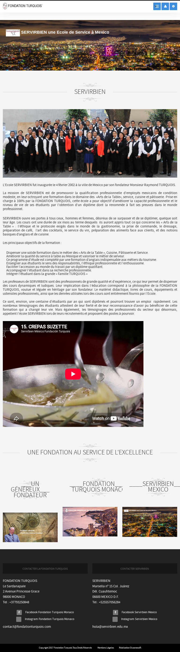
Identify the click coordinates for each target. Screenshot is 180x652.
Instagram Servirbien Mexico (139, 619)
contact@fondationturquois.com (27, 627)
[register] (173, 6)
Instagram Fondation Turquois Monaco (49, 619)
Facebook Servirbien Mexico (139, 612)
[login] (165, 6)
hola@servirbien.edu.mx (110, 627)
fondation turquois (23, 6)
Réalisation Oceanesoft (130, 647)
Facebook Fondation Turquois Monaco (49, 612)
